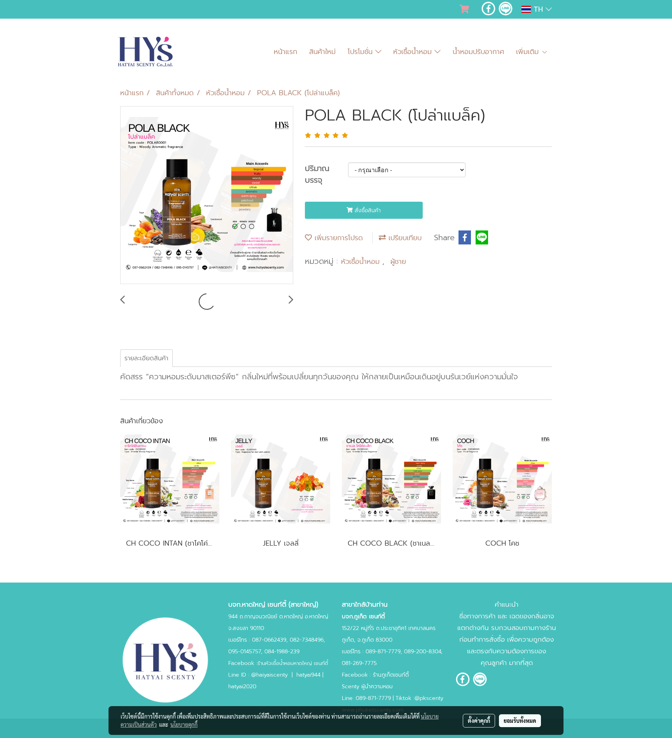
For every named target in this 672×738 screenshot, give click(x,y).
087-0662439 (269, 640)
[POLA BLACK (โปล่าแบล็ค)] (207, 195)
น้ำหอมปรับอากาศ (478, 51)
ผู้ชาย (398, 261)
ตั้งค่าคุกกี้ (479, 720)
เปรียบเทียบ (404, 237)
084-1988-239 (281, 651)
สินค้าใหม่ (322, 51)
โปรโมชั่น (361, 51)
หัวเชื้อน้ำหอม (413, 51)
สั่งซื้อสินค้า (367, 210)
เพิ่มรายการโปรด (337, 237)
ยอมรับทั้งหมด (520, 720)
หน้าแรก (285, 51)
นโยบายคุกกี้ (184, 724)
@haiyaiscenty (269, 675)
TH (538, 9)
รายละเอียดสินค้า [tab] (146, 358)
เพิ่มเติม (528, 51)
